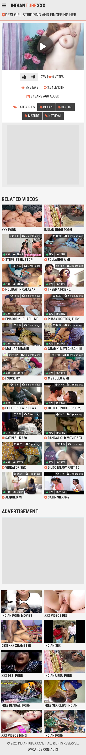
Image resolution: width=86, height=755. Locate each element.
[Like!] (24, 77)
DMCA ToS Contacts (43, 749)
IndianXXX (28, 6)
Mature (33, 116)
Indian (48, 107)
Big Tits (66, 107)
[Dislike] (33, 77)
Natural (54, 116)
